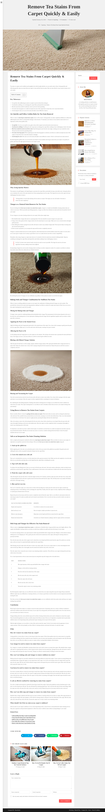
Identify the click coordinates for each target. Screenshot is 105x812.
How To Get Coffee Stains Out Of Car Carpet (61, 763)
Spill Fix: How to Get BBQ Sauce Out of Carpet (23, 719)
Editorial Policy (77, 810)
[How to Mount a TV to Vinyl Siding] (81, 160)
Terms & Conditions (96, 810)
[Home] (39, 25)
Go (94, 179)
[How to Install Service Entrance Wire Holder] (81, 152)
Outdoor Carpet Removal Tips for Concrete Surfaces (20, 763)
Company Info (84, 810)
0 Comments (63, 19)
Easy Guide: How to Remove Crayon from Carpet (23, 721)
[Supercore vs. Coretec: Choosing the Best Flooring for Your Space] (81, 123)
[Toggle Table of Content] (23, 95)
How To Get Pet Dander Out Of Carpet (41, 763)
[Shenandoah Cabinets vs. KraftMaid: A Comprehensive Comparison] (81, 142)
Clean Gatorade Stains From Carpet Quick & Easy (23, 717)
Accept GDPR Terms (84, 183)
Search (79, 75)
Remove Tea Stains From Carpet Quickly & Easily (58, 25)
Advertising (71, 810)
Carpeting (55, 19)
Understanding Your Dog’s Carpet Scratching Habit (24, 715)
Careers (89, 810)
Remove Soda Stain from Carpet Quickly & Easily (23, 723)
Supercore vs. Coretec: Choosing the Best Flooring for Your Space (90, 122)
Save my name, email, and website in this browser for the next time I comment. (30, 796)
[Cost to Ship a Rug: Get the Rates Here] (81, 133)
